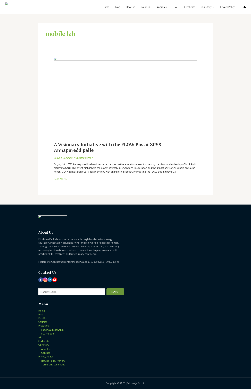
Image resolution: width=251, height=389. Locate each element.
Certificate (189, 7)
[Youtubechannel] (54, 279)
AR (176, 7)
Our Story (206, 7)
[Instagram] (45, 279)
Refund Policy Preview (53, 360)
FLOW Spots (47, 333)
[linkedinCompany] (50, 279)
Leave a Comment (63, 157)
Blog (117, 7)
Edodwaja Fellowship (52, 329)
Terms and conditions (53, 364)
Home (106, 7)
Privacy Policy (227, 7)
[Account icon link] (244, 7)
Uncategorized (83, 157)
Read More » (61, 179)
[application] (168, 7)
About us (46, 349)
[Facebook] (40, 279)
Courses (145, 7)
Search (115, 291)
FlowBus (130, 7)
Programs (161, 7)
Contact (45, 352)
